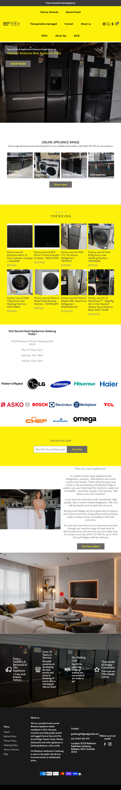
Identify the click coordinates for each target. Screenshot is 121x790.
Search (7, 732)
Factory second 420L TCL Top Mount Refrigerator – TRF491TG (72, 257)
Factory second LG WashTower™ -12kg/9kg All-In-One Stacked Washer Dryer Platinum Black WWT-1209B (101, 303)
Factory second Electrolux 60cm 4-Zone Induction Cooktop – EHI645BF (20, 257)
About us (86, 23)
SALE (77, 35)
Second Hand (73, 12)
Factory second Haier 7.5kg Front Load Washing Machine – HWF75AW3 (18, 302)
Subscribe (77, 449)
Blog (6, 754)
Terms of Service (11, 749)
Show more (60, 184)
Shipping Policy (11, 745)
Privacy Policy (10, 740)
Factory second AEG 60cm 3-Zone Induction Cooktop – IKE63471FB (47, 255)
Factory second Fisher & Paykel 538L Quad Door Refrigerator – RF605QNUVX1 (74, 302)
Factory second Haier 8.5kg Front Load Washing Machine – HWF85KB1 (99, 257)
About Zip (60, 35)
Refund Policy (10, 736)
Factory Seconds (49, 12)
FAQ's (44, 35)
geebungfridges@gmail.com (85, 734)
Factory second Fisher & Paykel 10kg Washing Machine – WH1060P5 (46, 300)
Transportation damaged (43, 23)
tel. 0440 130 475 (80, 738)
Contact (69, 23)
